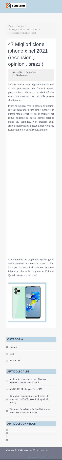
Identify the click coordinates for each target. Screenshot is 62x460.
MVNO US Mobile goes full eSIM (26, 389)
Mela (12, 354)
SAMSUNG (15, 360)
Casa (11, 26)
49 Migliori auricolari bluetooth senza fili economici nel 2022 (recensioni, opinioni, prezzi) (29, 399)
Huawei (20, 26)
